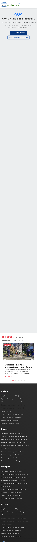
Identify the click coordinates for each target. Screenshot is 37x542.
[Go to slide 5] (18, 380)
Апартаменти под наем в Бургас (12, 527)
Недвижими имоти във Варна (11, 433)
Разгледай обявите (19, 37)
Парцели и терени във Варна (11, 461)
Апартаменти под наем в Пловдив (13, 489)
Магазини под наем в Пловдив (11, 492)
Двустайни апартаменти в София (13, 402)
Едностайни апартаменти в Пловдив (14, 474)
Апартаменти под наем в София (12, 414)
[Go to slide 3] (15, 380)
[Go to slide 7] (21, 380)
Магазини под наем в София (11, 417)
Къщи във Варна (7, 448)
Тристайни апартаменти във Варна (14, 442)
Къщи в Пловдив (7, 486)
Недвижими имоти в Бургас (11, 509)
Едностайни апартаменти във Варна (14, 436)
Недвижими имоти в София (11, 396)
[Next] (32, 361)
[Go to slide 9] (24, 380)
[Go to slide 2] (13, 380)
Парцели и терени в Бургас (11, 536)
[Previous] (5, 361)
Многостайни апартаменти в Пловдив (15, 483)
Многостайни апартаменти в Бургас (14, 521)
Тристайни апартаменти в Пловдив (14, 480)
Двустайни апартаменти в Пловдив (14, 477)
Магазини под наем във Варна (11, 454)
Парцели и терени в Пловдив (11, 498)
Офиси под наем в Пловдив (10, 495)
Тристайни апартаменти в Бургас (13, 518)
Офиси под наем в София (9, 420)
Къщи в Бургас (6, 524)
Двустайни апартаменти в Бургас (13, 515)
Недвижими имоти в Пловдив (11, 471)
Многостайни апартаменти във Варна (15, 445)
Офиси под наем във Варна (10, 458)
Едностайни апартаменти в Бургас (13, 512)
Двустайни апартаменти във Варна (14, 439)
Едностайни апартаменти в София (13, 399)
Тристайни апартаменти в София (13, 405)
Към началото (19, 33)
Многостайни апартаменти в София (14, 408)
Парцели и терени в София (10, 423)
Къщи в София (6, 411)
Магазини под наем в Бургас (11, 530)
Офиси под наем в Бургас (10, 533)
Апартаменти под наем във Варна (13, 451)
